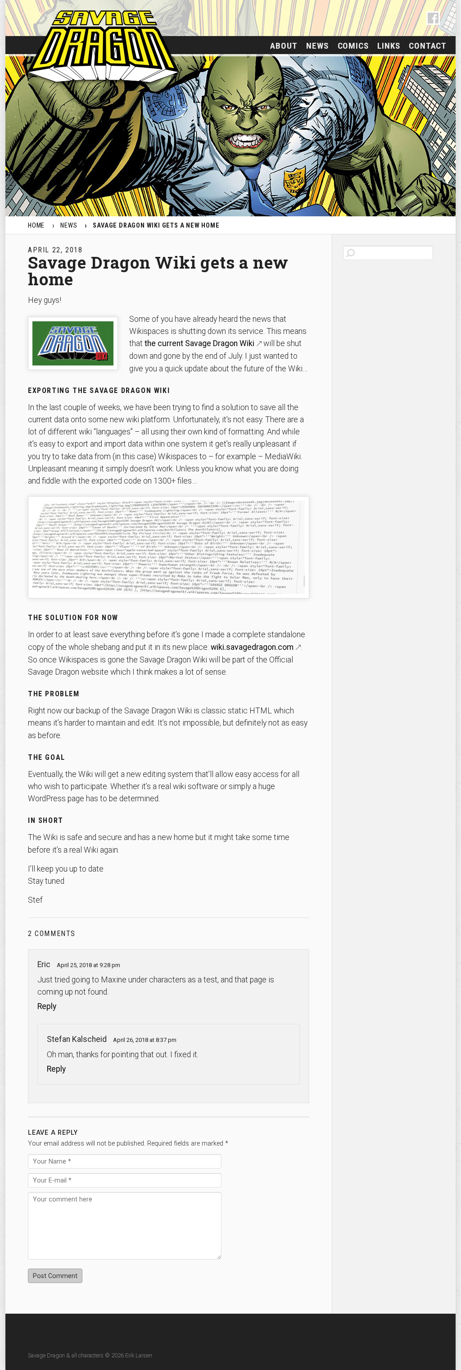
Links (388, 46)
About (283, 46)
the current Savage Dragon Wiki (199, 343)
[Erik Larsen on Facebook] (433, 18)
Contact (428, 46)
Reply (46, 1006)
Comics (353, 46)
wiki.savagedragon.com (252, 647)
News (317, 46)
